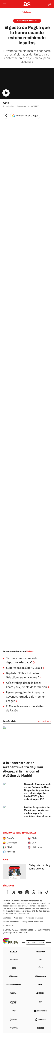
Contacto (7, 918)
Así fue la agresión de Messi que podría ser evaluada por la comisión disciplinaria (37, 812)
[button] (6, 116)
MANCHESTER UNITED (27, 20)
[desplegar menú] (4, 4)
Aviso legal (18, 918)
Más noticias (43, 721)
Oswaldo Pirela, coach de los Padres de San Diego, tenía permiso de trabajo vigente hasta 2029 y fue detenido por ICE (37, 792)
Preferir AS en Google (27, 115)
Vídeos (27, 12)
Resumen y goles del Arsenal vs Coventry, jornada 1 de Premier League (25, 696)
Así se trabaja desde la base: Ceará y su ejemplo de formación (26, 685)
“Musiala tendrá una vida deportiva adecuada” (21, 660)
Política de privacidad (34, 918)
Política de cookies (11, 921)
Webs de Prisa (38, 942)
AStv (6, 102)
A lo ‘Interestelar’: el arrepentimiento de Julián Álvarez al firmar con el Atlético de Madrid (23, 769)
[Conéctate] (50, 4)
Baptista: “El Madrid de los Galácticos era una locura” (22, 675)
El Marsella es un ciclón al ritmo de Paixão (25, 708)
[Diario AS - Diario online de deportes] (27, 4)
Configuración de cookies (32, 921)
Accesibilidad (8, 925)
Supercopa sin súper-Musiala (24, 668)
